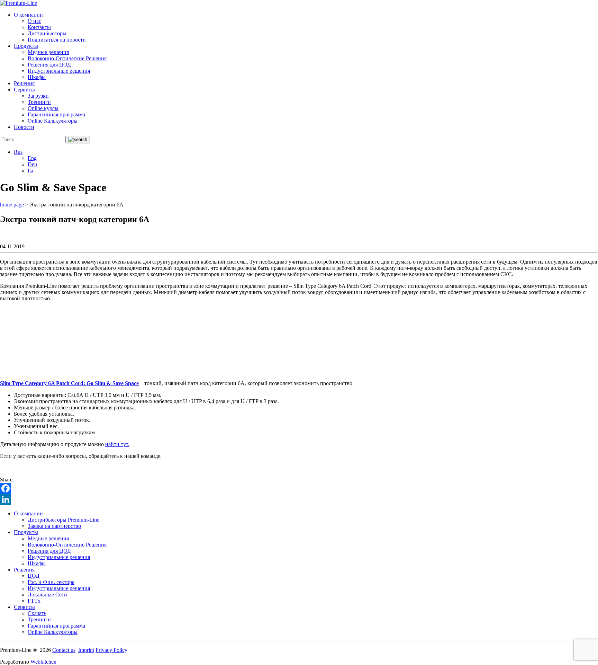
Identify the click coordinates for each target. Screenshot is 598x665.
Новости (24, 127)
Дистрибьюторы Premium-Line (63, 520)
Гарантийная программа (56, 114)
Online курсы (43, 108)
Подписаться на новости (57, 40)
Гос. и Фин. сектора (51, 582)
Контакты (39, 27)
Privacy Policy (111, 650)
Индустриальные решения (59, 71)
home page (12, 204)
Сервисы (24, 89)
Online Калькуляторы (53, 121)
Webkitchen (42, 662)
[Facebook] (299, 488)
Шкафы (37, 77)
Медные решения (48, 52)
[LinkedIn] (299, 499)
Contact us (63, 650)
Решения (24, 83)
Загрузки (38, 96)
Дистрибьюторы (47, 33)
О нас (34, 21)
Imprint (86, 650)
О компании (28, 15)
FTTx (34, 601)
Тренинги (39, 102)
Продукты (26, 46)
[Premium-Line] (18, 3)
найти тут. (117, 444)
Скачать (37, 613)
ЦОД (33, 576)
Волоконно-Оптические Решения (67, 58)
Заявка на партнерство (54, 526)
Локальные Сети (47, 594)
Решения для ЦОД (49, 65)
